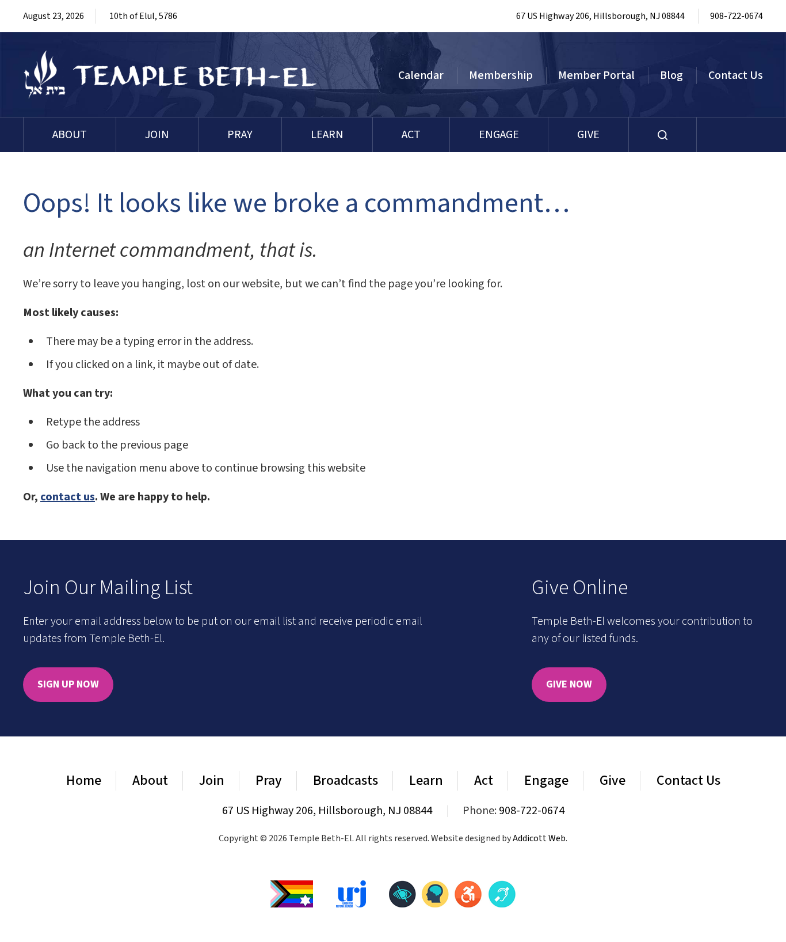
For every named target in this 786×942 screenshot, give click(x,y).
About (69, 135)
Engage (499, 135)
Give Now (569, 684)
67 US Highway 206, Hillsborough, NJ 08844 (600, 16)
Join (157, 135)
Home (83, 780)
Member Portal (596, 75)
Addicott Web (539, 838)
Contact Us (735, 75)
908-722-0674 (736, 16)
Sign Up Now (68, 684)
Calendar (421, 75)
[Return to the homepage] (170, 75)
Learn (327, 135)
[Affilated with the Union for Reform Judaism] (351, 893)
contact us (67, 497)
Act (411, 135)
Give (588, 135)
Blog (671, 75)
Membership (501, 75)
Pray (240, 135)
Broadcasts (345, 780)
